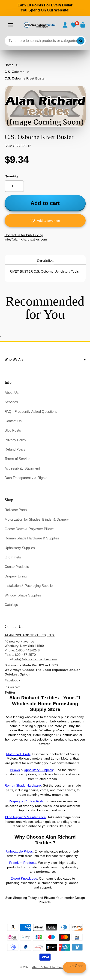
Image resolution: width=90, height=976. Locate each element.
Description (45, 260)
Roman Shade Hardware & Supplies (32, 538)
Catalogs (11, 605)
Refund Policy (15, 449)
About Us (12, 392)
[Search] (81, 41)
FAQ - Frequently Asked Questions (31, 411)
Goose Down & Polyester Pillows (29, 529)
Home (9, 65)
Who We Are (14, 359)
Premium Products (22, 862)
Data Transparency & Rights (26, 478)
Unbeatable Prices (19, 851)
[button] (45, 220)
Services (11, 402)
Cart (83, 25)
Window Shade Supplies (23, 595)
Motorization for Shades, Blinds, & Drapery (37, 519)
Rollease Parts (16, 510)
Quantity (11, 176)
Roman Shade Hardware (23, 785)
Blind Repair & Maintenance (25, 817)
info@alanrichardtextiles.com (36, 659)
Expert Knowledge (24, 878)
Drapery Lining (16, 576)
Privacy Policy (15, 440)
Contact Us (13, 421)
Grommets (13, 557)
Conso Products (17, 567)
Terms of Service (17, 459)
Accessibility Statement (22, 468)
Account (65, 25)
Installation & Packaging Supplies (29, 586)
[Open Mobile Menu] (11, 25)
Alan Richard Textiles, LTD (51, 967)
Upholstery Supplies (20, 548)
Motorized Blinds (18, 754)
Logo (39, 25)
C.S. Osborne (14, 72)
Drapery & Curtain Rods (26, 801)
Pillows (15, 770)
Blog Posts (13, 430)
